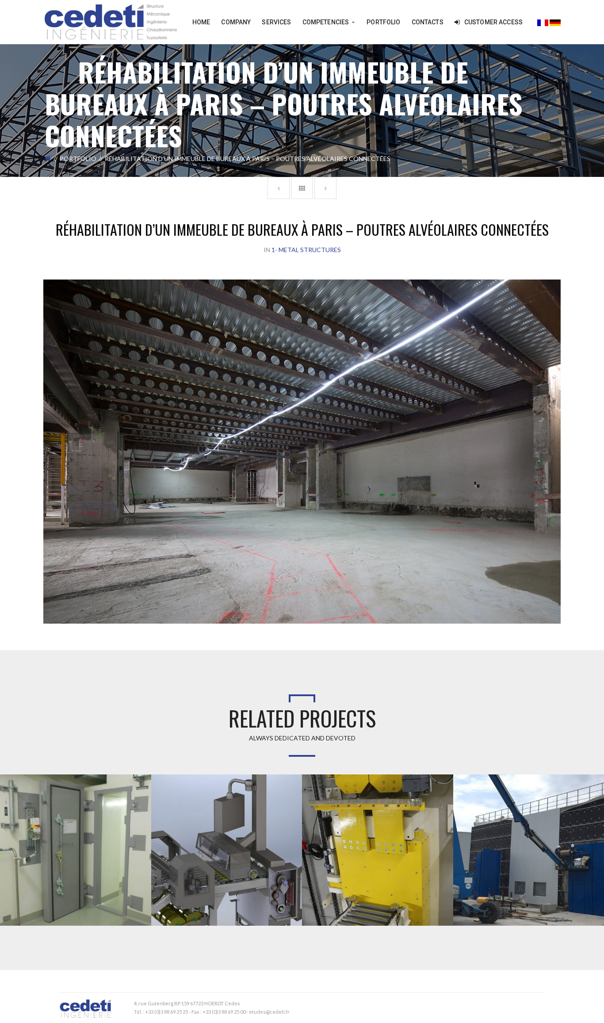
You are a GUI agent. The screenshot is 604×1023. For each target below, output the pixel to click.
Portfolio (78, 158)
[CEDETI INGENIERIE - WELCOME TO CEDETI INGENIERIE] (111, 21)
